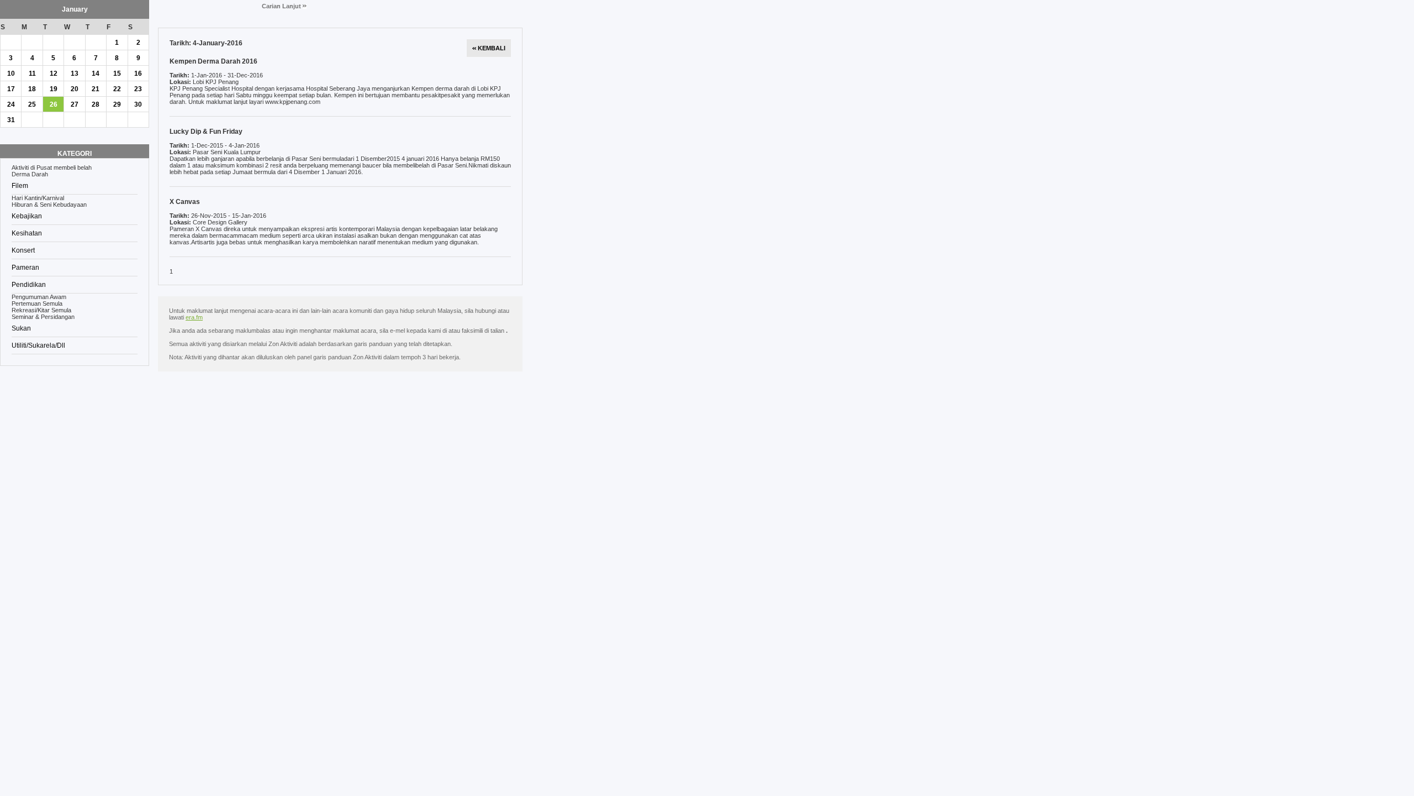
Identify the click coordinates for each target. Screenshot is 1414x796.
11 (32, 73)
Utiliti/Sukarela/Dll (38, 345)
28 (95, 104)
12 (53, 73)
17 (11, 89)
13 (74, 73)
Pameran (25, 267)
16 (138, 73)
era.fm (194, 317)
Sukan (21, 328)
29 (117, 104)
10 (11, 73)
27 (74, 104)
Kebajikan (27, 216)
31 (11, 120)
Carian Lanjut (282, 6)
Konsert (23, 250)
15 (117, 73)
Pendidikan (29, 285)
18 (32, 89)
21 (95, 89)
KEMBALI (490, 48)
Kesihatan (27, 233)
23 (138, 89)
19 (53, 89)
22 (117, 89)
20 (74, 89)
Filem (20, 186)
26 (53, 104)
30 (138, 104)
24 (11, 104)
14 (95, 73)
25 (32, 104)
